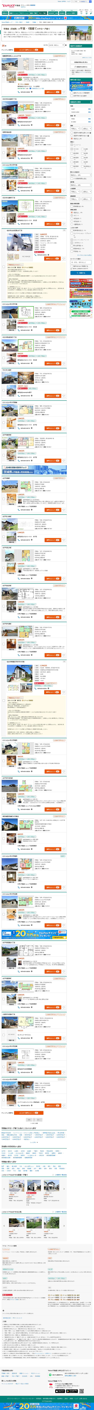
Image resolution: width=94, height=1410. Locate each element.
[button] (4, 1182)
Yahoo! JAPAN (62, 1)
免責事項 (59, 1398)
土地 (56, 13)
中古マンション (24, 13)
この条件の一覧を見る (60, 1175)
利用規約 (38, 1398)
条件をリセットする (87, 57)
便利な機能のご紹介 (70, 1376)
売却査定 (62, 13)
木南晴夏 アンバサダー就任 (84, 1)
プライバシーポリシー (13, 1398)
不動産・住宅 (5, 1373)
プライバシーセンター (28, 1398)
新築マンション (14, 13)
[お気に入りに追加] (64, 92)
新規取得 (32, 5)
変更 (89, 109)
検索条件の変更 (75, 102)
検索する (82, 273)
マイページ (82, 72)
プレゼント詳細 (14, 1299)
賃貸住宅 (5, 13)
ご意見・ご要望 (68, 1398)
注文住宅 (51, 13)
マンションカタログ (7, 1384)
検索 (90, 1)
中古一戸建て (43, 13)
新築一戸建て (34, 13)
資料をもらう (53, 92)
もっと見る (33, 1142)
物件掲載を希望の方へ (49, 1398)
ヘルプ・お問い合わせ (80, 1398)
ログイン (23, 7)
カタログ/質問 (71, 13)
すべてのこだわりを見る (84, 255)
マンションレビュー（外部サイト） (43, 1353)
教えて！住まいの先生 (22, 1384)
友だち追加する (57, 1375)
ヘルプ (68, 1)
